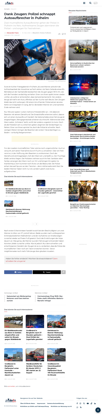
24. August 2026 (76, 34)
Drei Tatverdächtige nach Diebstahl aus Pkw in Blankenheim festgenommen (82, 171)
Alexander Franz (13, 33)
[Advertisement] (35, 139)
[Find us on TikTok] (91, 403)
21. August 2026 (53, 379)
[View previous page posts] (33, 224)
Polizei (42, 33)
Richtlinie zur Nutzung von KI (61, 406)
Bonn (7, 326)
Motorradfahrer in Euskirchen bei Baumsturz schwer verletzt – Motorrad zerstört (82, 64)
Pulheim (48, 33)
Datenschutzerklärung (55, 403)
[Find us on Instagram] (80, 403)
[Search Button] (90, 3)
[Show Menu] (84, 3)
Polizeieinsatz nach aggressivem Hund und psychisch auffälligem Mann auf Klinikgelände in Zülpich (83, 29)
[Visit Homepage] (9, 3)
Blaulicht (13, 9)
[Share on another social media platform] (63, 272)
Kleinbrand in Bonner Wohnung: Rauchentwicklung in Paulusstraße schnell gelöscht (18, 211)
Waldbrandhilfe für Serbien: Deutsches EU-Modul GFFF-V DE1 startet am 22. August (34, 368)
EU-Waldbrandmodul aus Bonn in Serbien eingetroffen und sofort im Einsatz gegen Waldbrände (18, 191)
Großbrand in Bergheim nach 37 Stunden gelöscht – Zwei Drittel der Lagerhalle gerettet (50, 191)
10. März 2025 (26, 33)
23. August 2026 (43, 196)
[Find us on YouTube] (88, 403)
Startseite (7, 9)
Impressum (41, 403)
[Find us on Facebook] (77, 403)
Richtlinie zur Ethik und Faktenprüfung (34, 406)
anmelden (11, 386)
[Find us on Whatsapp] (77, 407)
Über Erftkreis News (27, 403)
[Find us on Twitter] (84, 403)
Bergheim (30, 326)
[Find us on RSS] (80, 407)
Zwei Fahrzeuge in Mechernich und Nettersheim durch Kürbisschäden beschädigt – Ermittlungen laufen (82, 136)
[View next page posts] (36, 224)
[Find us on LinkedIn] (95, 403)
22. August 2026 (11, 216)
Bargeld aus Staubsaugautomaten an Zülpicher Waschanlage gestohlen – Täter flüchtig (83, 205)
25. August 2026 (11, 196)
